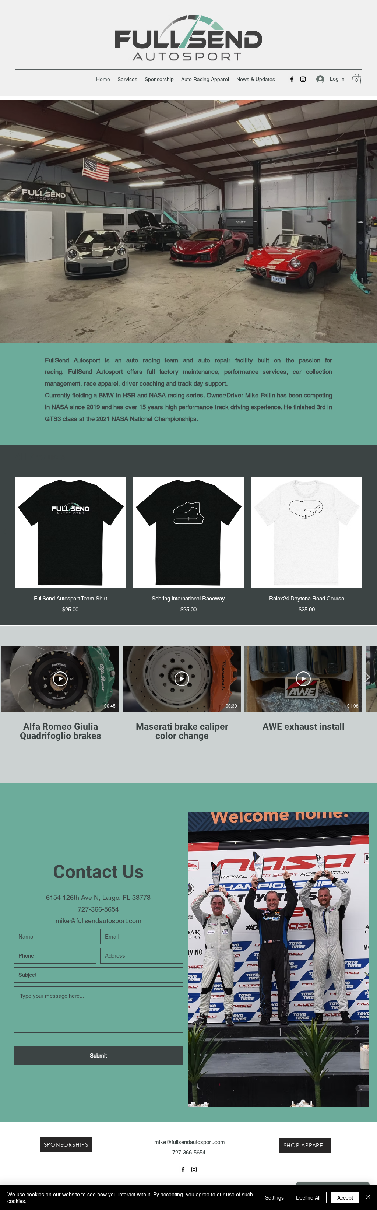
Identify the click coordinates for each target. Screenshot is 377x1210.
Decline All (308, 1197)
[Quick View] (70, 532)
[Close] (368, 1197)
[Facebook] (292, 79)
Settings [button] (274, 1197)
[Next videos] (367, 677)
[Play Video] (60, 678)
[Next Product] (372, 531)
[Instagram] (303, 79)
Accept (345, 1197)
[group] (188, 545)
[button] (356, 79)
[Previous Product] (4, 531)
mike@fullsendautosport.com (98, 921)
